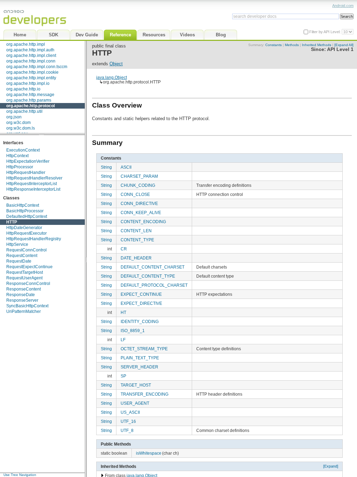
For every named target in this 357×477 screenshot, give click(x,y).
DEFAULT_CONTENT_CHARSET (152, 267)
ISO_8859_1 (133, 330)
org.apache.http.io (23, 89)
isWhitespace (148, 453)
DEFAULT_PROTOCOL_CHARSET (154, 285)
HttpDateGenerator (24, 227)
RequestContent (21, 255)
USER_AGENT (135, 403)
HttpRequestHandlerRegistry (33, 238)
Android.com (343, 5)
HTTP (11, 222)
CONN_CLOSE (135, 194)
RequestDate (18, 261)
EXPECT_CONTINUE (141, 294)
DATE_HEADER (136, 258)
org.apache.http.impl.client (31, 55)
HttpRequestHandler (25, 172)
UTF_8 (127, 430)
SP (123, 376)
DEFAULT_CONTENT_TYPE (148, 276)
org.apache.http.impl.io (28, 83)
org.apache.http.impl (25, 44)
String (106, 167)
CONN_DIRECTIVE (139, 203)
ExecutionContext (23, 150)
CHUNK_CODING (138, 185)
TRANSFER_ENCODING (144, 394)
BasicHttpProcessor (25, 210)
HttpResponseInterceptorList (33, 189)
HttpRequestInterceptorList (31, 183)
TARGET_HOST (136, 385)
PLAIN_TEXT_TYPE (140, 357)
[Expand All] (344, 45)
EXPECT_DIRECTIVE (141, 303)
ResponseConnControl (28, 283)
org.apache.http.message (30, 94)
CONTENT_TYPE (137, 239)
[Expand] (330, 466)
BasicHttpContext (22, 205)
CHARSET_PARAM (139, 176)
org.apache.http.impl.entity (31, 77)
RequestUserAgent (24, 278)
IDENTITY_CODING (140, 321)
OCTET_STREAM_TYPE (144, 348)
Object (116, 63)
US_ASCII (130, 412)
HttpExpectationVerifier (28, 161)
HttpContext (17, 155)
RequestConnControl (26, 250)
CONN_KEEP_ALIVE (141, 212)
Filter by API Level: (325, 32)
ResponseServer (22, 300)
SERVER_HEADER (139, 367)
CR (124, 249)
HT (123, 312)
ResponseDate (20, 294)
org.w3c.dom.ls (20, 128)
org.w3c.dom (18, 122)
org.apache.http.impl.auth (30, 49)
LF (123, 339)
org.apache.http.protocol (30, 105)
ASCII (126, 167)
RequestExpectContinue (29, 266)
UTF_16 (128, 421)
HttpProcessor (19, 166)
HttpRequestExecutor (26, 233)
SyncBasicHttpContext (27, 305)
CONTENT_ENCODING (143, 221)
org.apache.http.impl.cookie (32, 72)
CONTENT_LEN (136, 230)
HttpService (17, 244)
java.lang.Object (111, 77)
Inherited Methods (316, 45)
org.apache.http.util (24, 111)
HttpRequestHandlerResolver (34, 178)
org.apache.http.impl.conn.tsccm (36, 66)
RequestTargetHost (24, 272)
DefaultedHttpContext (26, 216)
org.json (14, 117)
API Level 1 (340, 49)
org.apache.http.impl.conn (30, 61)
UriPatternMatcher (23, 311)
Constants (273, 45)
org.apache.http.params (28, 100)
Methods (292, 45)
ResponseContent (23, 289)
